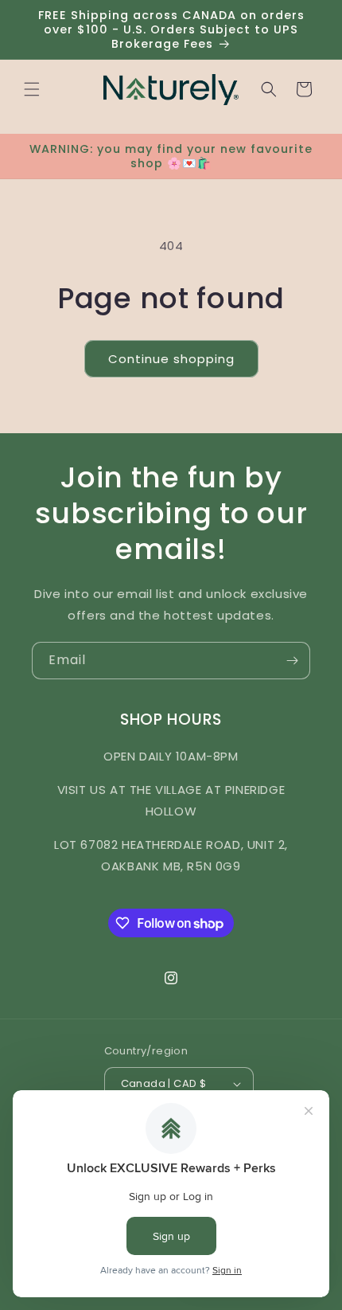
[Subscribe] (291, 660)
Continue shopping (171, 358)
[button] (31, 89)
